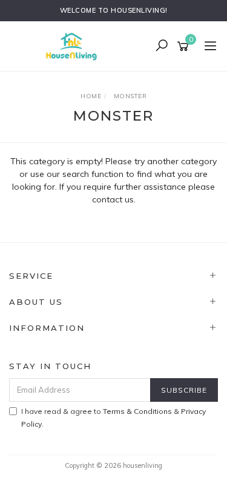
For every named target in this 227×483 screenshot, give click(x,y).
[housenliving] (74, 45)
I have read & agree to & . (113, 417)
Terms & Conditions (137, 411)
